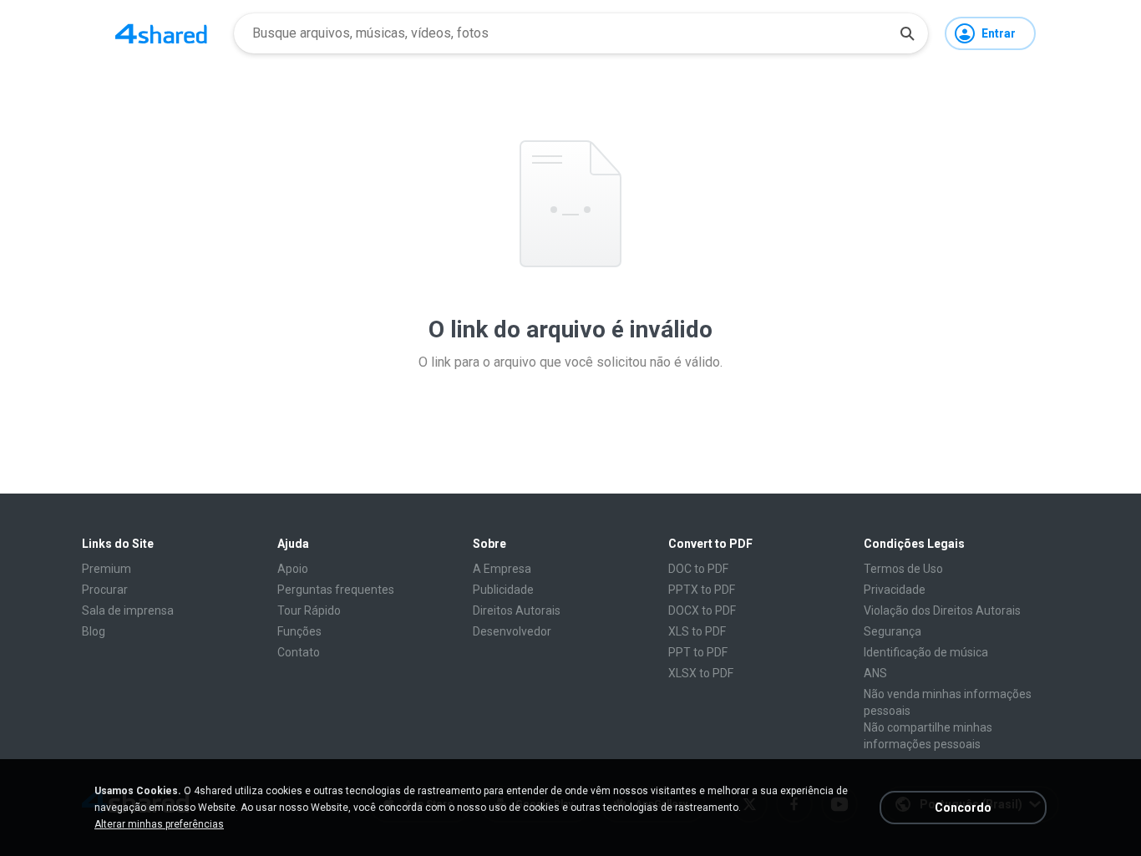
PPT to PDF (698, 652)
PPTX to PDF (701, 589)
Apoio (292, 568)
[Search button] (907, 33)
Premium (106, 568)
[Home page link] (161, 33)
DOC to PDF (698, 568)
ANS (875, 673)
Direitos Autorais (516, 610)
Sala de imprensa (128, 610)
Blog (93, 631)
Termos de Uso (903, 568)
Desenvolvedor (512, 631)
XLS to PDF (697, 631)
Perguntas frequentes (335, 589)
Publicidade (503, 589)
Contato (298, 652)
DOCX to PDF (702, 610)
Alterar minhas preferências (159, 824)
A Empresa (502, 568)
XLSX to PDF (700, 673)
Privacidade (894, 589)
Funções (299, 631)
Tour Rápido (309, 610)
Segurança (892, 631)
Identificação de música (926, 652)
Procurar (105, 589)
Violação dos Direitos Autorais (942, 610)
